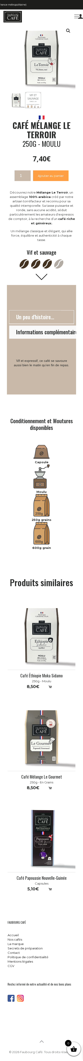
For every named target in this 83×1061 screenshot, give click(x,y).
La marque (16, 944)
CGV (11, 966)
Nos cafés (15, 939)
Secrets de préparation (25, 948)
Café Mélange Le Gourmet (41, 777)
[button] (68, 31)
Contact (14, 953)
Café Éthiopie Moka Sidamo (41, 675)
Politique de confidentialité (28, 957)
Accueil (13, 935)
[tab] (41, 317)
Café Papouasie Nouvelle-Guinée (42, 878)
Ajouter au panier (51, 176)
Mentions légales (20, 961)
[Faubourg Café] (12, 16)
